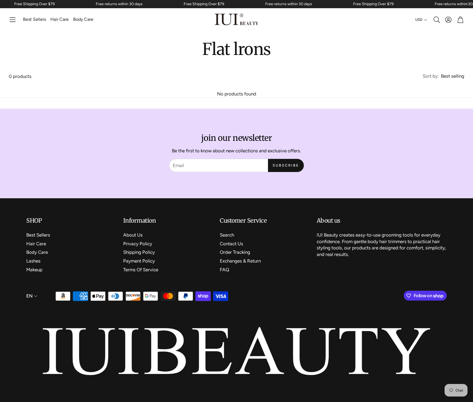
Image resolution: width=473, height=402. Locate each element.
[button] (12, 19)
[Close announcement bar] (467, 4)
